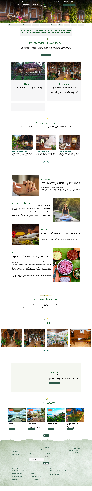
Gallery (75, 24)
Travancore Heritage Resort (36, 476)
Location (82, 24)
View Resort (12, 428)
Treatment (19, 24)
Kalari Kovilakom (15, 479)
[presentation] (44, 162)
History (11, 24)
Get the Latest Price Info (46, 54)
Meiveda (32, 470)
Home (52, 1)
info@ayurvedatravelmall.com (74, 450)
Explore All (46, 435)
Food (62, 24)
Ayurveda (19, 4)
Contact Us (35, 4)
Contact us (14, 455)
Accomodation (28, 24)
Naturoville (52, 476)
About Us (55, 1)
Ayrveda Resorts (15, 451)
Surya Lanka (52, 472)
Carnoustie (33, 473)
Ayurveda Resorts (26, 4)
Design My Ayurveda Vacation (69, 4)
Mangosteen (67, 470)
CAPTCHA (46, 456)
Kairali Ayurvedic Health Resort (36, 472)
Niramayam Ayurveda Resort (17, 473)
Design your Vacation (16, 454)
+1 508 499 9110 (23, 1)
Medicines (55, 24)
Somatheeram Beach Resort (17, 477)
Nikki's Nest (33, 477)
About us (13, 448)
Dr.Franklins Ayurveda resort (17, 476)
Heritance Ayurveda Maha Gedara (56, 470)
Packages (68, 24)
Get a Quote (60, 1)
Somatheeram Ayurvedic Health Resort (19, 470)
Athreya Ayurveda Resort (16, 472)
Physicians (36, 24)
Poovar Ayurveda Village (35, 479)
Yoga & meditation (45, 24)
